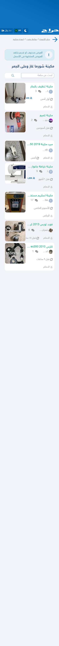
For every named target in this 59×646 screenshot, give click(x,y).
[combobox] (37, 75)
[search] (13, 75)
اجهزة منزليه (18, 39)
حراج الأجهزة (44, 39)
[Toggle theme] (25, 30)
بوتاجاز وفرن (31, 39)
